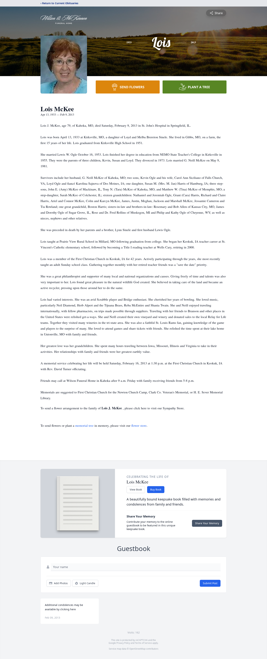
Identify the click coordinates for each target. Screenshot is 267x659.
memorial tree (84, 425)
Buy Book (155, 489)
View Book (136, 489)
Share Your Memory (207, 523)
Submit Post (210, 583)
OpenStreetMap (137, 648)
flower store (139, 425)
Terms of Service (143, 643)
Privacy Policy (123, 643)
